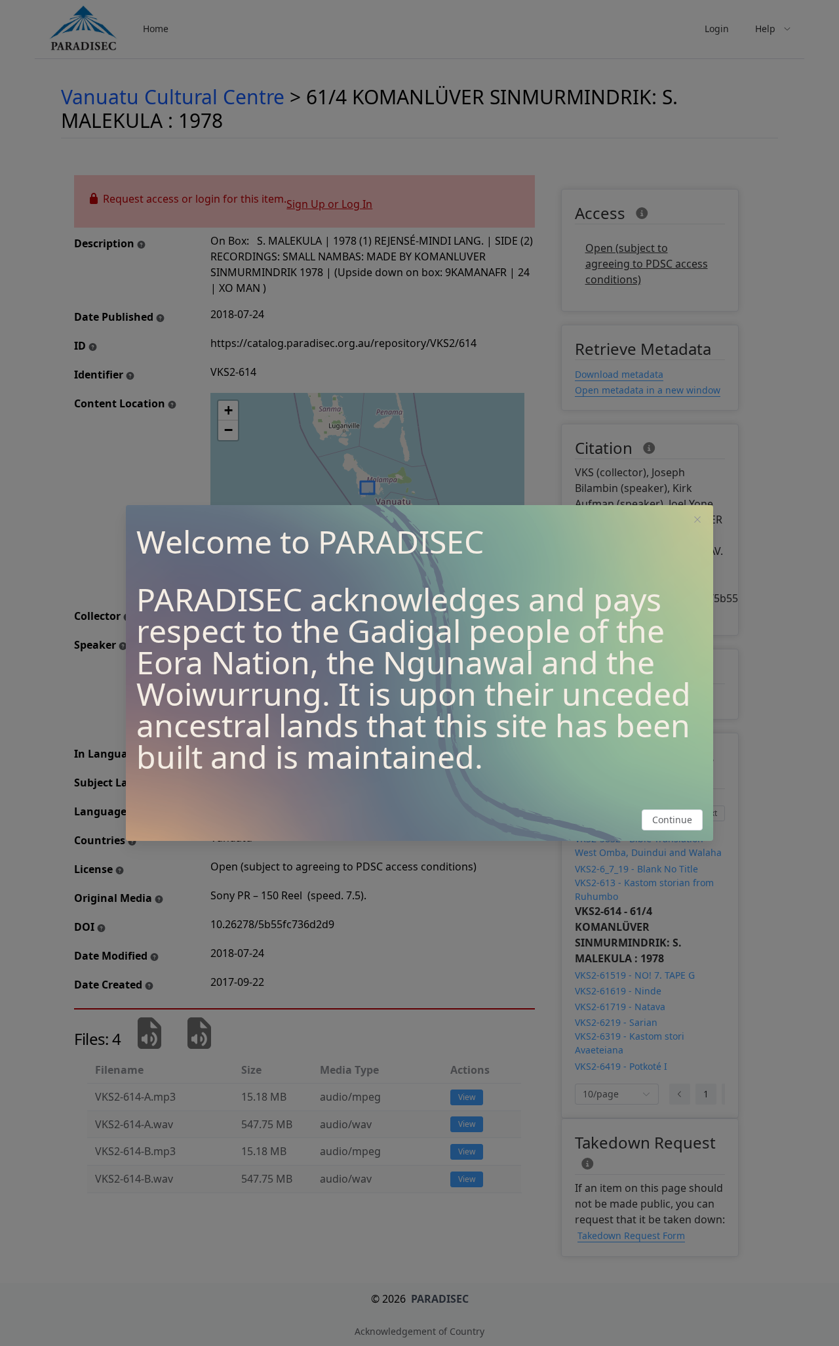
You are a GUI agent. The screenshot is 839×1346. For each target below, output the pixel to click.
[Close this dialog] (697, 521)
